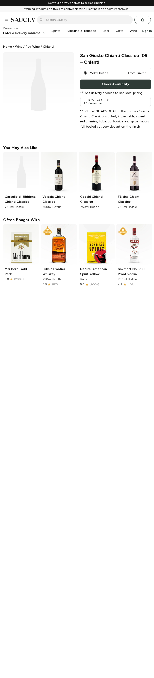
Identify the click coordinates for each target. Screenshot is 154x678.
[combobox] (88, 20)
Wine (18, 46)
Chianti (48, 46)
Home (7, 46)
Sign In (147, 31)
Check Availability (115, 84)
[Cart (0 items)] (142, 20)
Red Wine (32, 46)
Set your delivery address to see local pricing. (77, 3)
